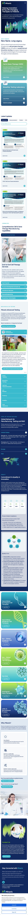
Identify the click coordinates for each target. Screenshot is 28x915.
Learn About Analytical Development (12, 368)
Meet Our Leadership (7, 781)
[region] (14, 904)
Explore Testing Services (8, 326)
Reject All (14, 912)
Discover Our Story (7, 786)
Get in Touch (6, 856)
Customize (14, 908)
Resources (4, 120)
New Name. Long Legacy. (11, 41)
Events (21, 120)
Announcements (13, 120)
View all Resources (6, 123)
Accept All (14, 905)
